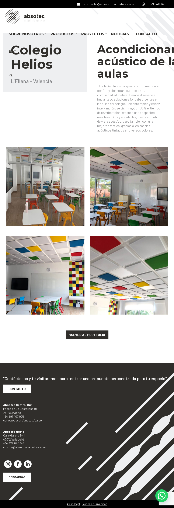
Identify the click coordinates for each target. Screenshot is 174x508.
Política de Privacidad (94, 504)
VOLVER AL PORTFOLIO (87, 335)
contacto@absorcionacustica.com (109, 4)
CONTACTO (17, 389)
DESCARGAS (17, 477)
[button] (161, 495)
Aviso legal (73, 504)
